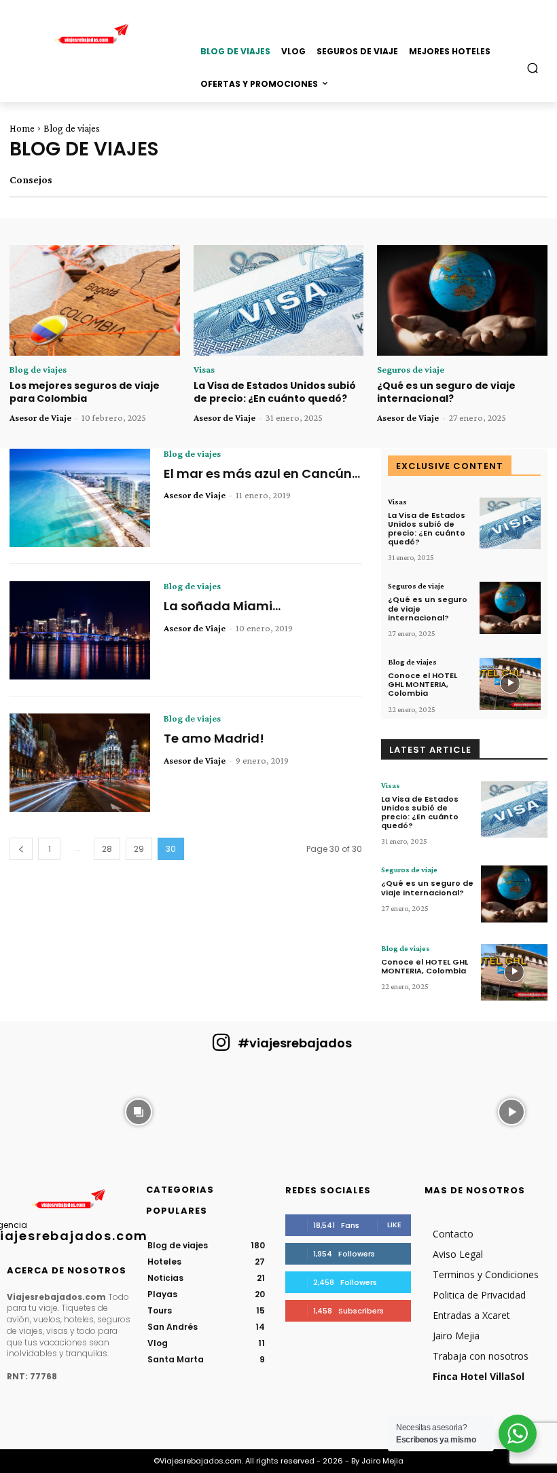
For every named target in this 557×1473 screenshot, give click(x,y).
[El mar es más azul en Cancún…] (80, 498)
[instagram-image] (45, 1110)
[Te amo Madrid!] (80, 762)
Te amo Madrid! (214, 738)
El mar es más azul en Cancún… (262, 473)
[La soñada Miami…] (80, 630)
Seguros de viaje (410, 369)
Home (22, 128)
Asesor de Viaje (40, 417)
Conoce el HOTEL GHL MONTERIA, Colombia (422, 684)
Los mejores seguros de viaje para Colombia (85, 392)
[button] (532, 67)
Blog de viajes (38, 369)
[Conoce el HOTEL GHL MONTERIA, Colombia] (510, 684)
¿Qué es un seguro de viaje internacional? (446, 392)
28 (107, 849)
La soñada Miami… (222, 605)
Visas (204, 369)
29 (139, 849)
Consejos (31, 179)
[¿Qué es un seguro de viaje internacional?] (462, 300)
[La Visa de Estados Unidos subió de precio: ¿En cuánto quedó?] (279, 300)
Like (394, 1224)
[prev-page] (21, 849)
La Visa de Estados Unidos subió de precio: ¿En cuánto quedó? (275, 392)
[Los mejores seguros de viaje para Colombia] (95, 300)
